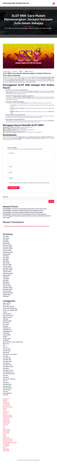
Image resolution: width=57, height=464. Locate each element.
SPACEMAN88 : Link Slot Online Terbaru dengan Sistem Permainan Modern (25, 214)
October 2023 (7, 291)
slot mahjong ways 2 (9, 373)
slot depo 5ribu (7, 365)
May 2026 (6, 240)
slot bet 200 (6, 349)
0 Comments (30, 71)
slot (4, 426)
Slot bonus (6, 352)
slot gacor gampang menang (10, 442)
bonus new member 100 (10, 308)
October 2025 (7, 250)
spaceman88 (7, 386)
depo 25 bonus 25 (8, 315)
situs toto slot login (7, 416)
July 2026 (6, 236)
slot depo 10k (7, 358)
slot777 (5, 380)
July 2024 (6, 277)
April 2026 (6, 241)
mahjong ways (7, 329)
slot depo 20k (7, 359)
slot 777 (5, 347)
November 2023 (7, 289)
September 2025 (8, 252)
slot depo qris (6, 432)
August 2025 (6, 254)
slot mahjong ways (8, 372)
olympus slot (6, 411)
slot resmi (6, 377)
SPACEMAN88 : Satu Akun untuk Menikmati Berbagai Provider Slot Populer (25, 209)
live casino (6, 324)
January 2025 (7, 266)
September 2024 (8, 273)
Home (25, 26)
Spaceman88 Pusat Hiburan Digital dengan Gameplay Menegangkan (23, 212)
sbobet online (7, 338)
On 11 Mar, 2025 (6, 71)
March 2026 (6, 243)
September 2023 (8, 293)
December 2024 (7, 268)
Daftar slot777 (7, 313)
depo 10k (5, 400)
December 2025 (7, 247)
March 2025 (6, 263)
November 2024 (7, 270)
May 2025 (5, 259)
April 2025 (6, 261)
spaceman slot (7, 384)
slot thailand (6, 445)
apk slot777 (6, 305)
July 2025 (6, 256)
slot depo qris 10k (8, 366)
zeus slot (5, 395)
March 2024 (6, 284)
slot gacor (6, 368)
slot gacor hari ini (8, 370)
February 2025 (7, 264)
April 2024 (6, 282)
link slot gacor (6, 444)
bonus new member (7, 406)
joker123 (5, 408)
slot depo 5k (6, 363)
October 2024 (7, 271)
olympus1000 (7, 335)
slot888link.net (50, 79)
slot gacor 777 (6, 419)
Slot (30, 26)
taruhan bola (7, 389)
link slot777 (6, 322)
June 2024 (6, 278)
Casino (5, 312)
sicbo (4, 434)
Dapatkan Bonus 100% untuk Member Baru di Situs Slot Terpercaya (31, 226)
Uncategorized (7, 393)
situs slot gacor (6, 429)
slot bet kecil (7, 350)
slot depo (5, 356)
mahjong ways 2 (7, 331)
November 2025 (7, 248)
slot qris (5, 375)
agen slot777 (7, 303)
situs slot (5, 413)
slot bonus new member (10, 354)
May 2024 (6, 280)
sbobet (5, 336)
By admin (15, 71)
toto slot (5, 391)
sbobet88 (6, 340)
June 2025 (6, 257)
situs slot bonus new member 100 (13, 342)
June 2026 (6, 238)
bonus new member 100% (10, 310)
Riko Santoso (7, 226)
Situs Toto (6, 343)
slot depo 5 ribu (7, 361)
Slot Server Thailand (9, 379)
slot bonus (5, 424)
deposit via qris (7, 317)
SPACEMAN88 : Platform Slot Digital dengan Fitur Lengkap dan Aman (23, 210)
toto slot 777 (6, 418)
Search (5, 197)
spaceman (6, 382)
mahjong (5, 326)
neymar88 (6, 333)
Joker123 (5, 319)
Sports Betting (7, 388)
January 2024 (7, 286)
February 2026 (7, 245)
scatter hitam (6, 423)
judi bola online (7, 321)
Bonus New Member (8, 306)
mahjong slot (7, 328)
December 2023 (7, 287)
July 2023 (6, 296)
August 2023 (6, 294)
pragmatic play (6, 421)
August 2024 (7, 275)
